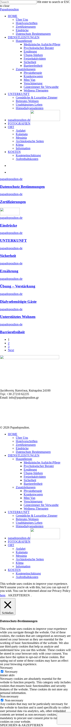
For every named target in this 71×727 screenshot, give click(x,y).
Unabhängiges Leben (29, 522)
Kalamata (22, 552)
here (2, 595)
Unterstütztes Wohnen (18, 317)
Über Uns (22, 437)
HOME (12, 434)
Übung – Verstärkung (17, 286)
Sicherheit (8, 256)
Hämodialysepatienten (29, 526)
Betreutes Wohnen (27, 519)
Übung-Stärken (33, 473)
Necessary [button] (6, 667)
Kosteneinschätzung (28, 573)
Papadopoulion (9, 9)
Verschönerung (33, 501)
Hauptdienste (24, 459)
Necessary (11, 671)
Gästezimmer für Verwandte (41, 505)
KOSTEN (14, 570)
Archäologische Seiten (30, 559)
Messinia (21, 555)
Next (11, 350)
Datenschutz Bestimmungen (22, 187)
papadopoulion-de (11, 179)
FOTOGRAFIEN (19, 541)
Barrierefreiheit (12, 332)
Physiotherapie (33, 490)
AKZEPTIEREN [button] (19, 595)
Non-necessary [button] (9, 696)
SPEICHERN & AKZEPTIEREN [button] (21, 725)
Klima (19, 562)
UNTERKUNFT (13, 240)
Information (23, 566)
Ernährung (9, 271)
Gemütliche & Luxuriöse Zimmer (36, 515)
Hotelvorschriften (26, 441)
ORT (11, 545)
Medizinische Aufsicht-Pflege (42, 462)
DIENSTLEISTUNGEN (23, 455)
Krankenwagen (33, 494)
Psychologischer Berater (39, 466)
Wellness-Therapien (36, 508)
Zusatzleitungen (26, 487)
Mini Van (29, 498)
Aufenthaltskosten (27, 577)
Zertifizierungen (13, 202)
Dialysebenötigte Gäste (18, 301)
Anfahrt (20, 548)
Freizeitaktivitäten (35, 476)
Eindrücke (8, 225)
